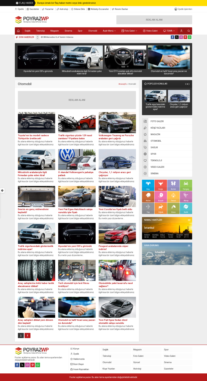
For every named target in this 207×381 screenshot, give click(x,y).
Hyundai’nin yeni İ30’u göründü (38, 71)
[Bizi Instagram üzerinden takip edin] (181, 37)
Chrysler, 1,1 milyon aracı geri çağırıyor (179, 105)
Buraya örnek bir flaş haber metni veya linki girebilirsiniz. (66, 3)
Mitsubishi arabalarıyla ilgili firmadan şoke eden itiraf (82, 72)
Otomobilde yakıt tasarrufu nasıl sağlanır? (116, 285)
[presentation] (37, 36)
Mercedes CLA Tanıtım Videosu (57, 37)
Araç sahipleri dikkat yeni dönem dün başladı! (35, 321)
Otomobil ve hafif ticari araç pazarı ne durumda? (169, 72)
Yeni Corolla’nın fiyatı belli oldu (115, 209)
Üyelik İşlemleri (185, 9)
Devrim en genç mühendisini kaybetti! (33, 211)
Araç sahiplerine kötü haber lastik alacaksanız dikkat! (36, 285)
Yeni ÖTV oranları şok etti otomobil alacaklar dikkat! (125, 72)
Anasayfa (123, 84)
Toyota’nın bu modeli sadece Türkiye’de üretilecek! (33, 137)
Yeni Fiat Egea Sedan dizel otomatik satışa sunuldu (113, 321)
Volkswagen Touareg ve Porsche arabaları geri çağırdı (116, 137)
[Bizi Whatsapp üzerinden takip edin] (189, 37)
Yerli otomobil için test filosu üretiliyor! (73, 285)
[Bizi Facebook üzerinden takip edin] (172, 37)
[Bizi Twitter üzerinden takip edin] (177, 37)
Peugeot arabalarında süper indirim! (113, 248)
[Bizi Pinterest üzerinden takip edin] (185, 37)
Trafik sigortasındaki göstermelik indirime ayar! (155, 106)
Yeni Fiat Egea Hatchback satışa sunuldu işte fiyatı (75, 211)
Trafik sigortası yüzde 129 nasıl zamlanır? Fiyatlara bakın (75, 137)
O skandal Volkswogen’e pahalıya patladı (75, 174)
